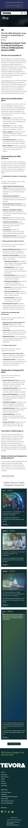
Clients (3, 779)
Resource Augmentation (7, 803)
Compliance (4, 794)
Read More (4, 524)
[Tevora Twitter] (5, 812)
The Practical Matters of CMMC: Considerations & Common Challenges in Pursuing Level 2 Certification (13, 594)
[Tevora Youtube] (12, 812)
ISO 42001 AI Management (14, 6)
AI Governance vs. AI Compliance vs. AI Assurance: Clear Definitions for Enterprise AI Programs (13, 513)
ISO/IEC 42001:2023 (6, 80)
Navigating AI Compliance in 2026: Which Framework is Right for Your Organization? (13, 553)
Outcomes (3, 783)
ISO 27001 (3, 165)
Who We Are (4, 774)
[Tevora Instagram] (9, 812)
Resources (4, 807)
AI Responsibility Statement (13, 825)
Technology (4, 785)
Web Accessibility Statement (13, 822)
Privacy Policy (10, 819)
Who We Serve (4, 777)
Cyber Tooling (4, 798)
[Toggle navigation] (22, 13)
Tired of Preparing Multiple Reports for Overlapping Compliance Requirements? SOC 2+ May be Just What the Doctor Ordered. (13, 725)
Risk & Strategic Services (7, 801)
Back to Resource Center (8, 475)
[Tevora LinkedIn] (2, 812)
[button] (25, 13)
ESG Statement (10, 823)
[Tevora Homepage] (6, 13)
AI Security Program (6, 792)
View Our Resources (14, 744)
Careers (3, 781)
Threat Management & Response (9, 796)
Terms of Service (17, 819)
